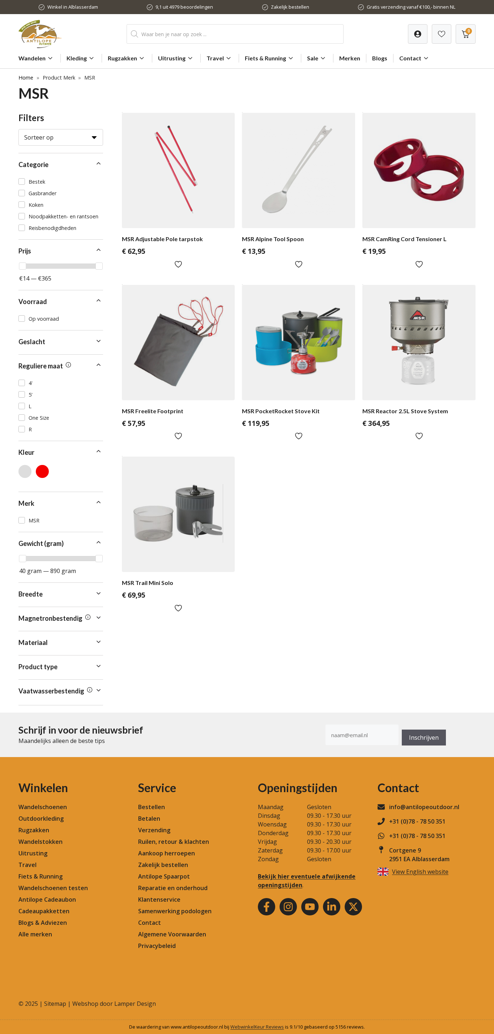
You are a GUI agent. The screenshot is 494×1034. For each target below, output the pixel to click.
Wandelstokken (40, 842)
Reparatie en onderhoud (173, 888)
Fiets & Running (265, 58)
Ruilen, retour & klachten (173, 842)
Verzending (154, 830)
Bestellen (151, 807)
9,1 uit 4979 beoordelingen (184, 7)
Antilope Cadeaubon (47, 899)
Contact (410, 58)
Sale (312, 58)
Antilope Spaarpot (164, 876)
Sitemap (55, 1004)
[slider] (22, 266)
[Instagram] (288, 906)
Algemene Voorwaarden (172, 934)
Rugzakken (122, 58)
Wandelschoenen (42, 807)
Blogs (379, 58)
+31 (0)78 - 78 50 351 (417, 821)
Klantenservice (159, 899)
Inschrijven (424, 738)
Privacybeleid (157, 946)
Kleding (77, 58)
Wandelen (32, 58)
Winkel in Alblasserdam (72, 7)
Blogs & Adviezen (42, 923)
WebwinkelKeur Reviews (257, 1027)
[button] (60, 164)
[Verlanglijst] (417, 34)
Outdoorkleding (41, 818)
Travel (215, 58)
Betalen (149, 818)
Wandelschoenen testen (53, 888)
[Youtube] (310, 906)
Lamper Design (135, 1004)
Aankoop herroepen (166, 853)
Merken (349, 58)
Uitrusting (172, 58)
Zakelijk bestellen (290, 7)
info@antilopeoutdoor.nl (424, 807)
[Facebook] (266, 906)
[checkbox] (60, 181)
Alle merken (35, 934)
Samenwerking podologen (175, 911)
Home (25, 77)
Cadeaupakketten (43, 911)
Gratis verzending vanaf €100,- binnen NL (411, 7)
